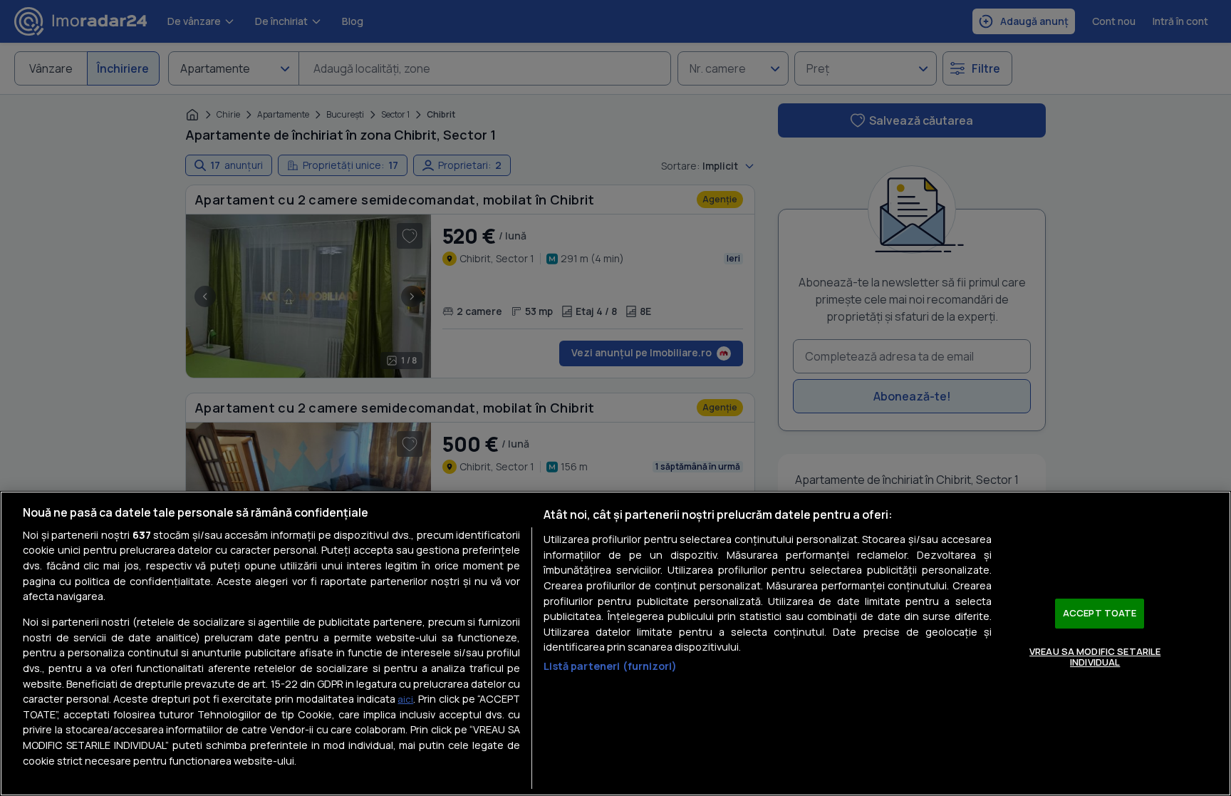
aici (405, 699)
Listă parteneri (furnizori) (610, 666)
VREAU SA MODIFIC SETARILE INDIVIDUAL (1094, 657)
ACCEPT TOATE (1100, 612)
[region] (615, 643)
